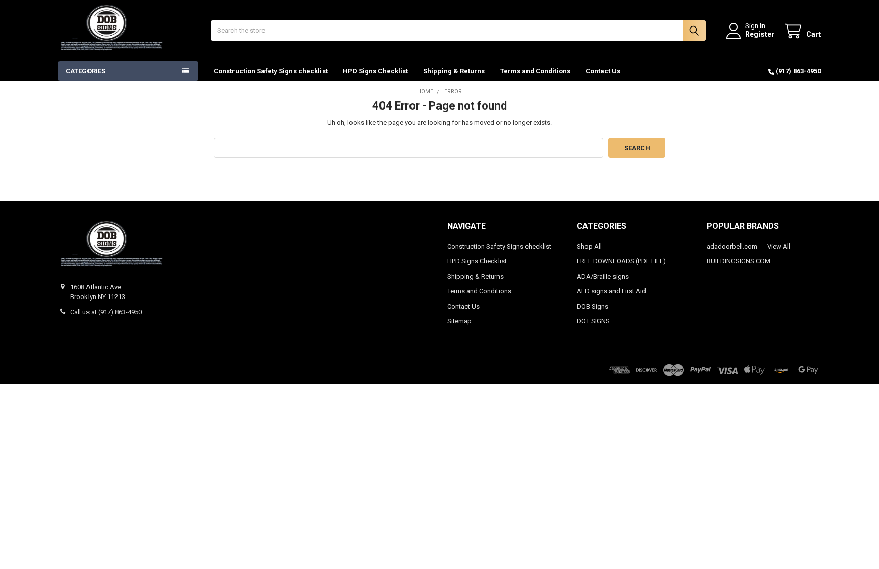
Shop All (589, 246)
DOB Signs (592, 306)
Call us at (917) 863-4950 (106, 312)
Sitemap (459, 321)
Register (759, 34)
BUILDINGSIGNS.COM (738, 261)
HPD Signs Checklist (375, 71)
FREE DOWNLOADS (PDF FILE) (621, 261)
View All (778, 246)
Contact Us (602, 71)
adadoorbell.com (732, 246)
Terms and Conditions (535, 71)
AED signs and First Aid (611, 291)
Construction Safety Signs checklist (271, 71)
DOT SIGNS (593, 321)
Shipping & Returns (454, 71)
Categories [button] (85, 71)
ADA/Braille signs (603, 276)
